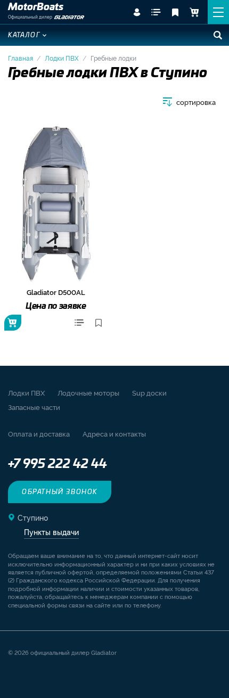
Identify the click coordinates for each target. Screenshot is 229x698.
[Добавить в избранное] (99, 323)
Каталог (24, 35)
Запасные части (34, 407)
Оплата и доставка (39, 433)
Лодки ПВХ (62, 57)
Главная (20, 57)
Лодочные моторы (88, 392)
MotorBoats (35, 7)
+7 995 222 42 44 (57, 464)
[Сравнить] (79, 323)
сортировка (196, 101)
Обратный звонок (59, 492)
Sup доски (149, 392)
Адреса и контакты (114, 433)
